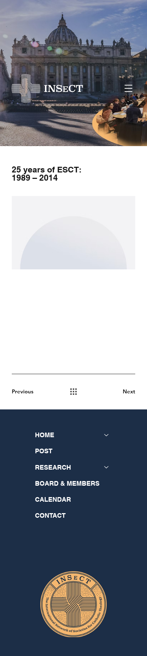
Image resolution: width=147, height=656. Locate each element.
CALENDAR (53, 499)
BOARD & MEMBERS (67, 483)
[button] (128, 88)
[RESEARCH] (107, 467)
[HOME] (107, 435)
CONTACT (50, 515)
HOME (44, 435)
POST (43, 451)
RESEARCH (53, 467)
